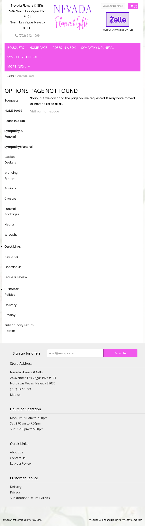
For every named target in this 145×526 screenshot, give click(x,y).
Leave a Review (16, 277)
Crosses (10, 198)
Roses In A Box (64, 48)
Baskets (10, 188)
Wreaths (11, 234)
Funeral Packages (12, 212)
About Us (11, 257)
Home (10, 75)
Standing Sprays (11, 175)
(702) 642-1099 (29, 35)
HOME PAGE (38, 48)
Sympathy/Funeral (22, 57)
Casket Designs (10, 160)
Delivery (11, 305)
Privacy (10, 315)
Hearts (10, 224)
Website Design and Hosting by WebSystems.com (115, 519)
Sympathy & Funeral (97, 48)
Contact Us (13, 267)
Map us (15, 395)
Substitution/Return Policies (16, 328)
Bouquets (15, 48)
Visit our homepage (44, 111)
